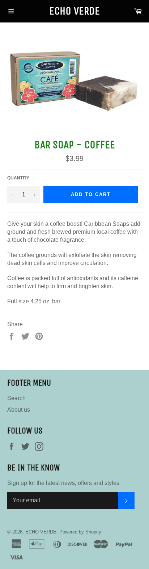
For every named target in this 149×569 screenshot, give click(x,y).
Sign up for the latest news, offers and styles (63, 483)
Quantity (18, 177)
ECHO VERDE (74, 10)
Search (16, 398)
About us (18, 410)
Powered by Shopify (80, 532)
